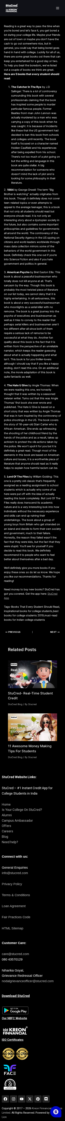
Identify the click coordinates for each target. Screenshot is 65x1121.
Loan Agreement (14, 906)
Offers (6, 826)
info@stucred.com (15, 873)
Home (6, 804)
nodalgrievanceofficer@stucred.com (28, 981)
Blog (5, 836)
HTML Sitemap (12, 928)
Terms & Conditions (16, 895)
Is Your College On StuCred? (22, 810)
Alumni (7, 815)
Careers (7, 831)
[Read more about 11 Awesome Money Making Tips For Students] (32, 727)
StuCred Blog (15, 704)
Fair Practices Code (16, 917)
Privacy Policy (12, 884)
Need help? (10, 842)
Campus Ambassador (17, 820)
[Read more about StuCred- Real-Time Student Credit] (32, 674)
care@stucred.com (15, 954)
